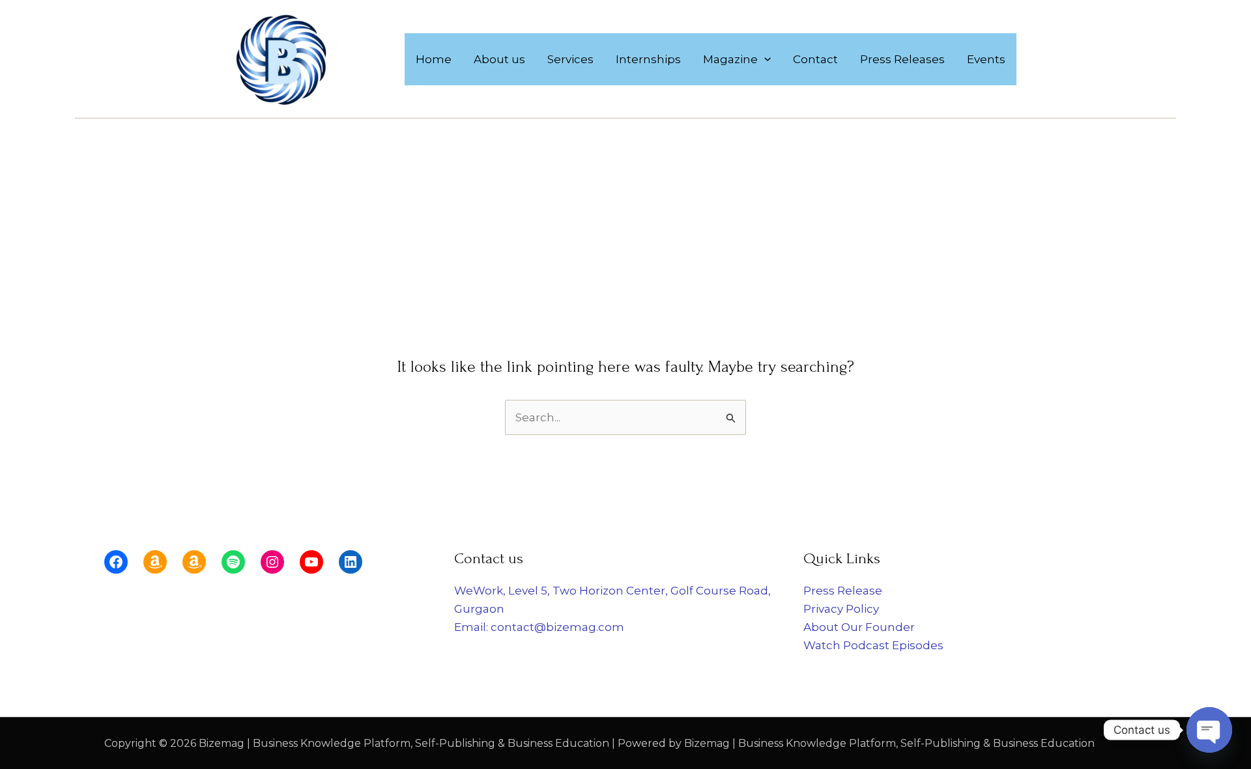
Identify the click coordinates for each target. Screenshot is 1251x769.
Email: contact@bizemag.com (539, 627)
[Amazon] (155, 562)
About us (499, 59)
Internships (648, 59)
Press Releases (902, 59)
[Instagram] (272, 562)
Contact (815, 59)
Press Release (842, 590)
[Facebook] (116, 562)
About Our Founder (859, 627)
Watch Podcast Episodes (873, 645)
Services (570, 59)
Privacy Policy (841, 608)
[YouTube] (311, 562)
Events (986, 59)
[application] (764, 59)
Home (434, 59)
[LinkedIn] (350, 562)
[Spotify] (233, 562)
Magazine (730, 59)
